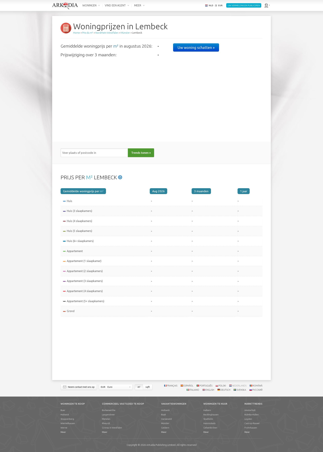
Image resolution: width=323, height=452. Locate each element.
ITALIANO (194, 389)
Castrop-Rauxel (251, 423)
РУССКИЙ (257, 389)
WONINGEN (89, 5)
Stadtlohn (208, 419)
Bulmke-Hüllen (251, 414)
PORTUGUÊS (206, 385)
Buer (63, 410)
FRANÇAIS (172, 385)
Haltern (207, 410)
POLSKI (222, 385)
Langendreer (108, 414)
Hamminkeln (209, 423)
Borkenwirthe (108, 410)
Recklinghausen (211, 414)
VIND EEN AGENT (115, 5)
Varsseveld (166, 419)
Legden (248, 419)
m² (115, 46)
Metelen (106, 419)
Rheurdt (106, 423)
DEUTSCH (225, 389)
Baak (163, 414)
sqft (148, 387)
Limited (160, 444)
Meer (63, 432)
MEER (137, 5)
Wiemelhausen (68, 423)
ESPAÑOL (188, 385)
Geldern (165, 427)
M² (89, 177)
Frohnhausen (250, 427)
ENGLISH (209, 389)
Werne (64, 427)
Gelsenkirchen (210, 427)
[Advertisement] (161, 348)
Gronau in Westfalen (112, 427)
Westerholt (250, 410)
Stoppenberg (67, 419)
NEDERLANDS (239, 385)
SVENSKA (241, 389)
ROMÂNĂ (257, 385)
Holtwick (65, 414)
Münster (165, 423)
